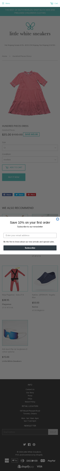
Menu (8, 3)
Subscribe (30, 248)
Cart (56, 3)
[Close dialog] (57, 219)
